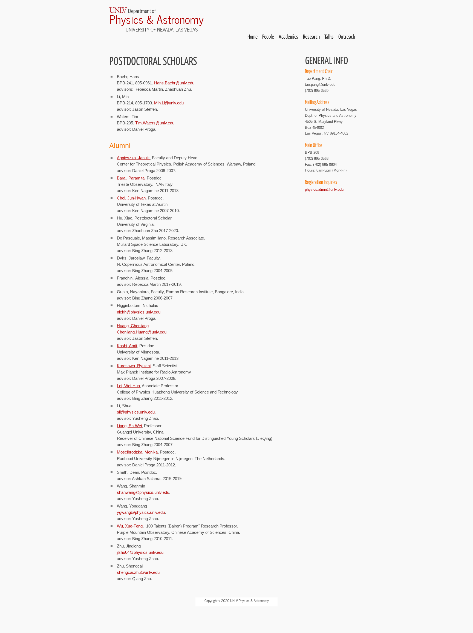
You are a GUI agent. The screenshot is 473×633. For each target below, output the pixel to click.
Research (311, 36)
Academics (288, 36)
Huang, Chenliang (133, 325)
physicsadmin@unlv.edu (324, 189)
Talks (329, 36)
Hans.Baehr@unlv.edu (174, 83)
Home (252, 36)
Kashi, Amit (127, 345)
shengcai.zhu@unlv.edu (138, 572)
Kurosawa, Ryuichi (134, 365)
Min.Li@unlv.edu (169, 103)
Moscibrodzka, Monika (137, 452)
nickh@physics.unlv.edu (138, 312)
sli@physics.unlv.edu (136, 412)
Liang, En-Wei (129, 425)
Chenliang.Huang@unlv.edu (141, 332)
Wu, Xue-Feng (130, 526)
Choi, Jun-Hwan (131, 198)
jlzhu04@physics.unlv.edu (140, 552)
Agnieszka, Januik (133, 157)
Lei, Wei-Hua (128, 385)
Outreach (346, 36)
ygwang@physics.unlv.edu (141, 512)
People (268, 36)
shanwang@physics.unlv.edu (143, 492)
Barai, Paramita (131, 178)
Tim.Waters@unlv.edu (154, 123)
